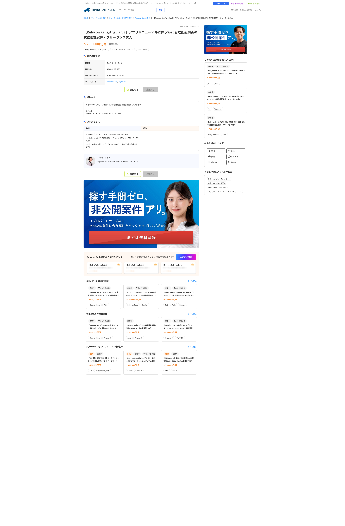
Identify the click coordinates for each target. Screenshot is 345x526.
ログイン (258, 10)
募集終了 (150, 89)
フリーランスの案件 (98, 18)
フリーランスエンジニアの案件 (120, 18)
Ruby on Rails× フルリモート (219, 179)
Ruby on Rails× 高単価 (216, 183)
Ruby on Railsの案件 (142, 18)
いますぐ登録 (186, 257)
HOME (86, 18)
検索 (160, 10)
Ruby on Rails (112, 82)
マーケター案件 (253, 3)
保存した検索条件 (246, 10)
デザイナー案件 (237, 3)
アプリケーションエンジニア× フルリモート (224, 191)
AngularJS (122, 82)
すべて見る (192, 280)
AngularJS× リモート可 (217, 187)
